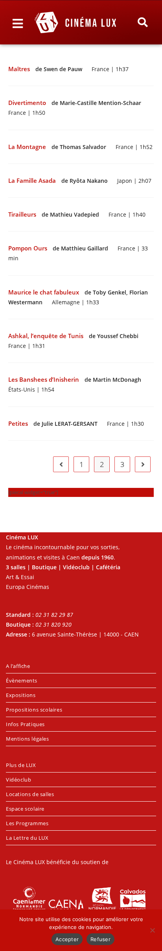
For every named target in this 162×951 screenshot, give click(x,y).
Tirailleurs (23, 214)
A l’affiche (18, 666)
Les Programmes (27, 823)
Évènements (21, 680)
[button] (143, 22)
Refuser (100, 939)
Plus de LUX (21, 765)
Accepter (67, 939)
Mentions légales (27, 738)
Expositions (21, 695)
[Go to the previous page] (61, 464)
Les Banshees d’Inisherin (44, 379)
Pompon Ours (28, 248)
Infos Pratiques (25, 724)
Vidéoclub (18, 779)
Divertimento (28, 103)
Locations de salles (30, 794)
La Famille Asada (32, 181)
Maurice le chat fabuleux (44, 292)
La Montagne (28, 147)
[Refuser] (152, 930)
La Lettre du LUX (27, 837)
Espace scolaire (25, 808)
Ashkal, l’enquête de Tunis (46, 336)
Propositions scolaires (34, 709)
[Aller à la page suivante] (143, 464)
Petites (18, 423)
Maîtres (19, 69)
